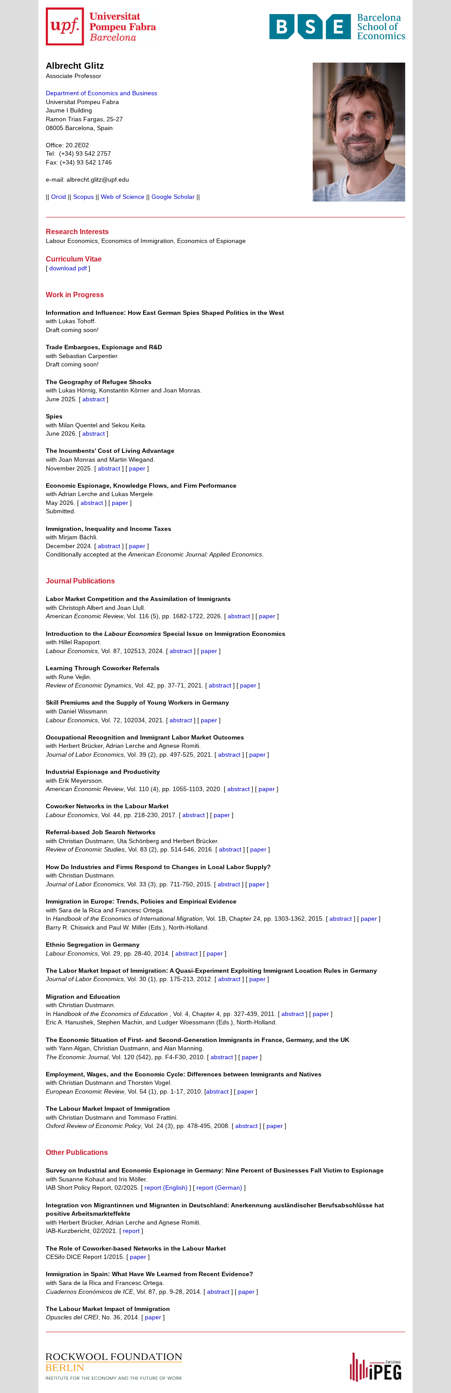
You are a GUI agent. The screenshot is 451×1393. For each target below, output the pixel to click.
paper (137, 468)
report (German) (219, 1187)
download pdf (67, 268)
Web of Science (122, 196)
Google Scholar (173, 196)
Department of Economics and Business (101, 93)
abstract (94, 399)
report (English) (166, 1187)
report (131, 1230)
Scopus (83, 196)
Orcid (58, 196)
